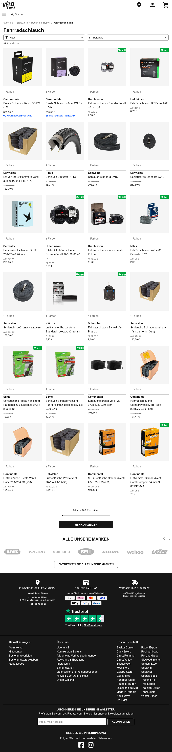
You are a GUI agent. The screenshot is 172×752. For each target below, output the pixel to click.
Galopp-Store (125, 672)
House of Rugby (126, 684)
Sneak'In (146, 667)
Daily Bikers (124, 651)
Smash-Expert (149, 663)
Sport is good (149, 676)
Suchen (19, 14)
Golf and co (123, 676)
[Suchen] (12, 14)
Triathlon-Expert (150, 688)
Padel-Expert (149, 647)
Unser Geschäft (66, 680)
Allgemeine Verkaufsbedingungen (77, 655)
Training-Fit (148, 680)
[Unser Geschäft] (139, 5)
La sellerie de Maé (128, 688)
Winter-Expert (149, 696)
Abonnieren (121, 722)
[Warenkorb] (166, 5)
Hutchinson (95, 99)
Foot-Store (123, 667)
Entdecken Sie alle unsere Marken (86, 564)
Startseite (8, 22)
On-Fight (122, 700)
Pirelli (49, 173)
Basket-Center (125, 647)
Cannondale (11, 99)
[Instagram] (90, 745)
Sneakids (147, 672)
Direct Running (126, 655)
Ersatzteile (22, 22)
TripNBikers (148, 692)
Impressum (63, 663)
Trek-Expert (148, 684)
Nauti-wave (123, 696)
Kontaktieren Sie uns (38, 593)
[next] (169, 539)
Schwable (9, 323)
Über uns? (63, 647)
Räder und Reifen (40, 22)
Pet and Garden (150, 655)
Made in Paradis (126, 692)
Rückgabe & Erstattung (70, 659)
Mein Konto (16, 647)
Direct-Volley (124, 659)
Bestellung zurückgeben (134, 595)
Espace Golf (124, 663)
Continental (95, 397)
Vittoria (50, 323)
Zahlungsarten (65, 667)
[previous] (164, 539)
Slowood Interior (151, 659)
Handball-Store (126, 680)
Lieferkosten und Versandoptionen (77, 672)
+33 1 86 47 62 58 (37, 603)
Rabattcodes (16, 663)
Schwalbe (9, 173)
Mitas (133, 246)
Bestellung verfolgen (21, 655)
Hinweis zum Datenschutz (72, 676)
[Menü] (4, 14)
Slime (6, 397)
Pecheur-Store (149, 651)
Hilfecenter (15, 651)
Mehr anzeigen (86, 524)
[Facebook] (81, 745)
